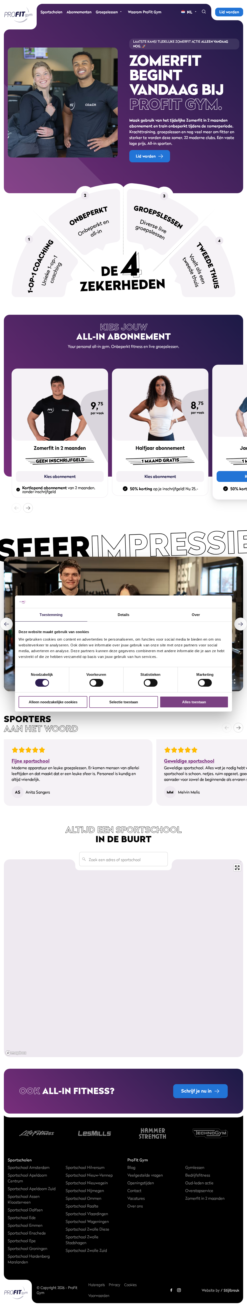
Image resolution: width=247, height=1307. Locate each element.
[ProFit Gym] (18, 14)
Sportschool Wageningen (87, 1221)
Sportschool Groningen (27, 1248)
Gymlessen (194, 1167)
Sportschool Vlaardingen (87, 1214)
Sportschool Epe (22, 1241)
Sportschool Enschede (27, 1233)
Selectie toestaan (123, 702)
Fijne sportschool (30, 761)
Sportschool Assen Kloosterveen (24, 1199)
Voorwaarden (98, 1295)
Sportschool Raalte (82, 1206)
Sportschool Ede (22, 1217)
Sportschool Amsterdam (28, 1167)
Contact (134, 1190)
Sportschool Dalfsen (25, 1210)
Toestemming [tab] (51, 615)
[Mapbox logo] (16, 1053)
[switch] (96, 680)
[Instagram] (179, 1290)
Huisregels (96, 1284)
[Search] (203, 12)
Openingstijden (140, 1183)
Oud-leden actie (199, 1183)
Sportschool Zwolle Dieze (87, 1229)
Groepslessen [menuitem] (107, 11)
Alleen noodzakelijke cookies (53, 702)
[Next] (28, 508)
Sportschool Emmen (25, 1225)
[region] (123, 958)
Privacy (114, 1284)
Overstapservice (199, 1190)
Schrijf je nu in (196, 1091)
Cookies (130, 1284)
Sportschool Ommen (83, 1198)
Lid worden (229, 12)
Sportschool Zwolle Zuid (86, 1250)
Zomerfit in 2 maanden (205, 1198)
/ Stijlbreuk (230, 1290)
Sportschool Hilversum (85, 1167)
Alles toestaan (194, 702)
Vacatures (136, 1198)
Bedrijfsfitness (197, 1175)
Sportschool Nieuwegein (87, 1183)
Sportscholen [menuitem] (51, 11)
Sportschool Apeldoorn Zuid (31, 1188)
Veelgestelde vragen (145, 1175)
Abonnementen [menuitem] (79, 11)
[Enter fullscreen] (237, 867)
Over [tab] (196, 615)
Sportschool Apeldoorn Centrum (27, 1178)
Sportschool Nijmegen (85, 1190)
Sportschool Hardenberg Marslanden (29, 1259)
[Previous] (6, 624)
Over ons (135, 1206)
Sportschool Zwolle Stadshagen (82, 1239)
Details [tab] (124, 615)
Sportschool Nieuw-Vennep (89, 1175)
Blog (131, 1167)
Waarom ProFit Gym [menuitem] (144, 11)
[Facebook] (171, 1290)
